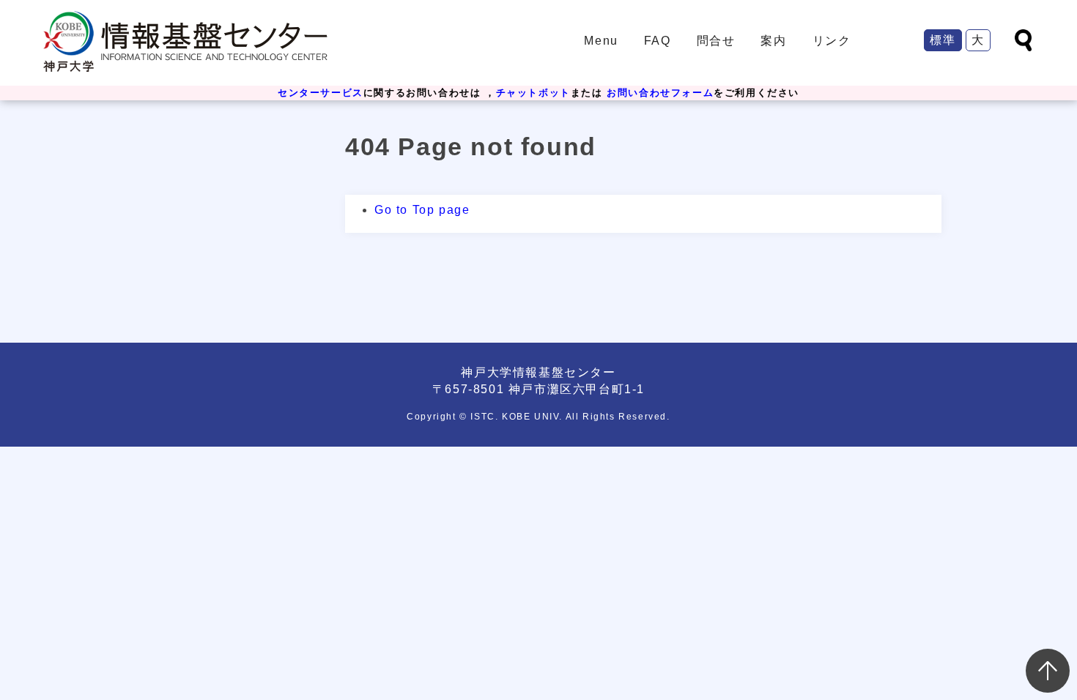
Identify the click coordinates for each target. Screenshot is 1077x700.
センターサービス (320, 92)
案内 (773, 40)
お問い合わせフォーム (660, 92)
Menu (601, 40)
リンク (832, 40)
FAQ (657, 40)
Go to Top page (422, 210)
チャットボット (533, 92)
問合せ (716, 40)
